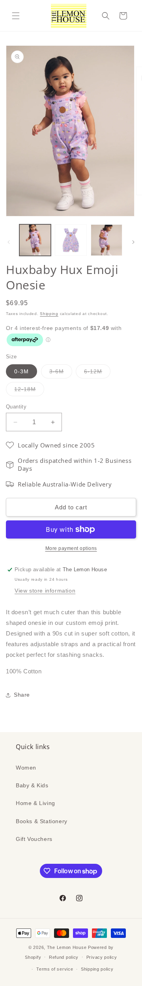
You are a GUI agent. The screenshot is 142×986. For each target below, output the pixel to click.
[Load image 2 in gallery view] (70, 240)
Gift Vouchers (34, 839)
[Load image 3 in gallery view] (106, 240)
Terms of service (54, 969)
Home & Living (35, 803)
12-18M (29, 391)
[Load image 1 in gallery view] (35, 240)
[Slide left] (8, 242)
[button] (15, 15)
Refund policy (63, 957)
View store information (45, 590)
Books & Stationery (41, 821)
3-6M (60, 373)
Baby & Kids (32, 785)
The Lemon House (67, 947)
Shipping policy (97, 969)
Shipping (49, 313)
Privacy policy (101, 957)
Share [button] (22, 695)
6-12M (97, 373)
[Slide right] (133, 242)
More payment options (71, 548)
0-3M (21, 371)
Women (26, 767)
